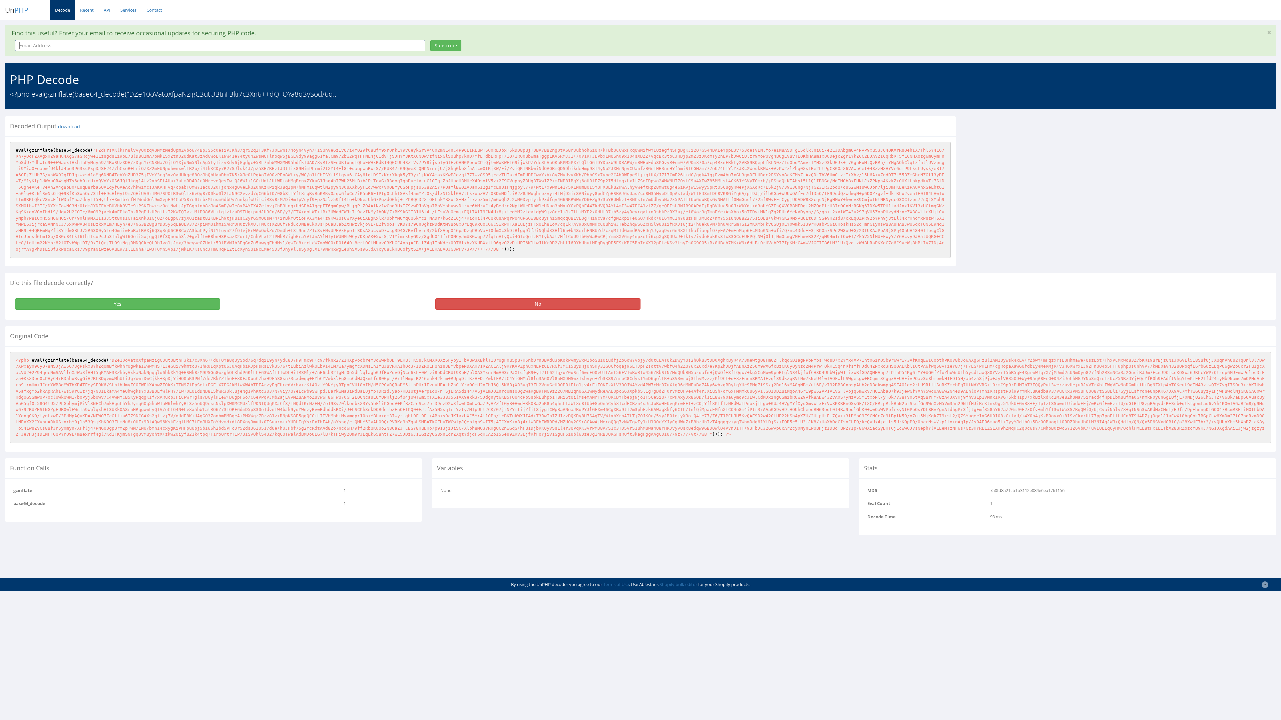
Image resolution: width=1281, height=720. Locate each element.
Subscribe (446, 45)
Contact (154, 10)
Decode (62, 10)
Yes (117, 304)
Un (16, 10)
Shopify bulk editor (678, 584)
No (538, 304)
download (69, 127)
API (107, 10)
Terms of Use (616, 584)
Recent (87, 10)
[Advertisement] (1022, 163)
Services (128, 10)
